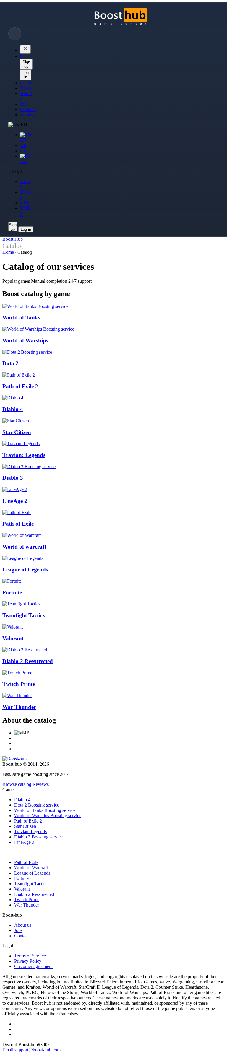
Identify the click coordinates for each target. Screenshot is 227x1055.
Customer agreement (33, 966)
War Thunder (26, 904)
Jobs (18, 930)
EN (23, 140)
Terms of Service (30, 955)
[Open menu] (14, 33)
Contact (21, 935)
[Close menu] (25, 49)
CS (23, 150)
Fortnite (21, 878)
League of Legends (32, 872)
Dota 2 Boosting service (36, 804)
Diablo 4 (22, 799)
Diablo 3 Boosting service (38, 836)
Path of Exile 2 (28, 820)
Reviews (41, 784)
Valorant (22, 888)
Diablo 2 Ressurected (34, 894)
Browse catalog (16, 784)
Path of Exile (26, 862)
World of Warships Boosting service (47, 815)
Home (8, 252)
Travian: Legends (30, 831)
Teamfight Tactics (30, 883)
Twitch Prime (26, 899)
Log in (25, 74)
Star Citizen (25, 826)
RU (23, 161)
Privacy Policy (27, 961)
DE (23, 145)
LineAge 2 (24, 842)
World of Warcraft (31, 867)
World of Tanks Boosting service (44, 810)
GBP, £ (27, 202)
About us (22, 925)
